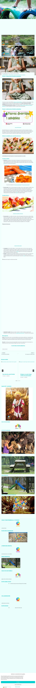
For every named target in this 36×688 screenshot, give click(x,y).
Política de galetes (17, 686)
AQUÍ (4, 163)
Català (5, 687)
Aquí (24, 255)
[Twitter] (32, 8)
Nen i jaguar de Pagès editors (29, 354)
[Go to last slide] (2, 371)
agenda (13, 8)
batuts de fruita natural (18, 245)
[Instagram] (33, 8)
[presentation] (9, 366)
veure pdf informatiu (18, 127)
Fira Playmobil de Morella (5, 354)
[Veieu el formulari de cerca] (28, 9)
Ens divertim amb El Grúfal (9, 374)
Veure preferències (18, 684)
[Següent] (33, 371)
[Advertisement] (18, 27)
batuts (17, 251)
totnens (22, 377)
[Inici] (2, 73)
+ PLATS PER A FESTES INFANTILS (18, 345)
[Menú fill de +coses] (23, 8)
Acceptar (18, 682)
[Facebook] (30, 8)
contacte (20, 10)
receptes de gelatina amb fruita (18, 213)
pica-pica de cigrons (26, 184)
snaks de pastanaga (18, 184)
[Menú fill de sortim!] (20, 8)
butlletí (17, 10)
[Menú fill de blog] (16, 8)
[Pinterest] (30, 10)
